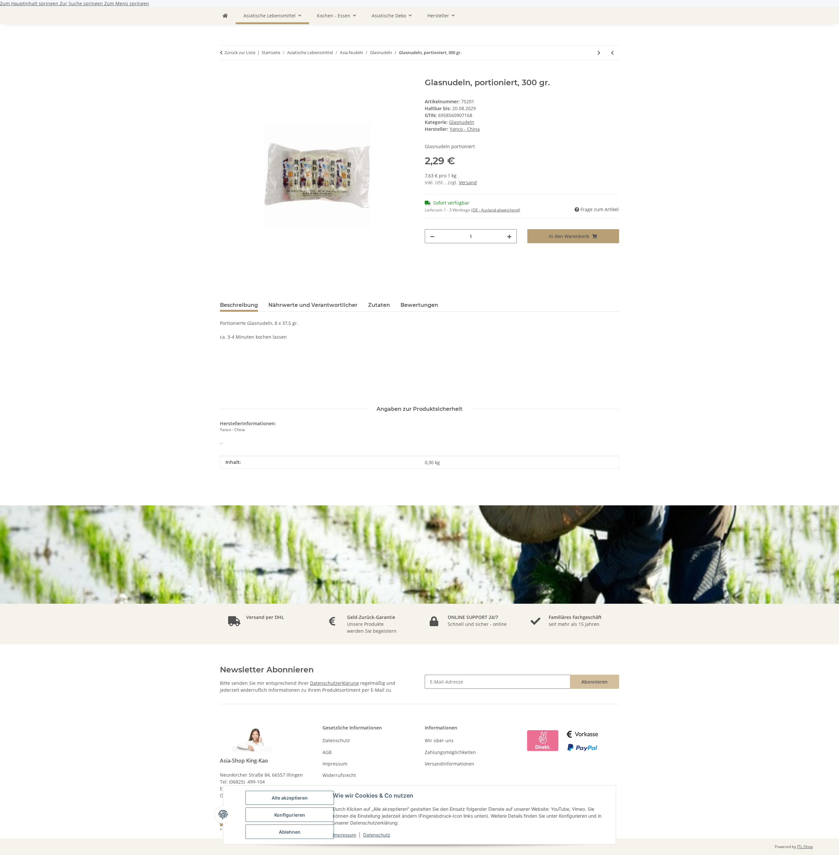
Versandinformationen (449, 764)
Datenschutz (376, 835)
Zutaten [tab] (379, 305)
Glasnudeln (461, 122)
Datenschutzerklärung (334, 683)
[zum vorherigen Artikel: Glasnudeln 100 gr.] (612, 53)
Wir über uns (439, 740)
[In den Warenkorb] (225, 74)
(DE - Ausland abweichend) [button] (495, 210)
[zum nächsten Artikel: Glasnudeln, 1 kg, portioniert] (599, 53)
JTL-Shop (805, 846)
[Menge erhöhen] (509, 236)
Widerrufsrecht (339, 775)
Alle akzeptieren (290, 798)
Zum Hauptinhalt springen (30, 3)
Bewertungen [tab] (419, 305)
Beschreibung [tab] (239, 305)
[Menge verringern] (432, 236)
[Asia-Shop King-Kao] (225, 15)
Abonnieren (594, 682)
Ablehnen (290, 832)
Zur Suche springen (82, 3)
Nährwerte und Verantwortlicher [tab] (313, 305)
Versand (468, 182)
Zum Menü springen (126, 3)
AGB (327, 752)
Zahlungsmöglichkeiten (450, 752)
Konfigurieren (289, 815)
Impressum (344, 835)
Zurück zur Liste (239, 52)
